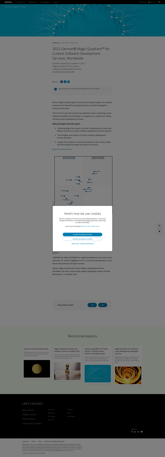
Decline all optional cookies (82, 239)
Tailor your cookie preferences (83, 244)
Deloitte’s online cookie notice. (90, 226)
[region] (82, 228)
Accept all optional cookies (82, 234)
